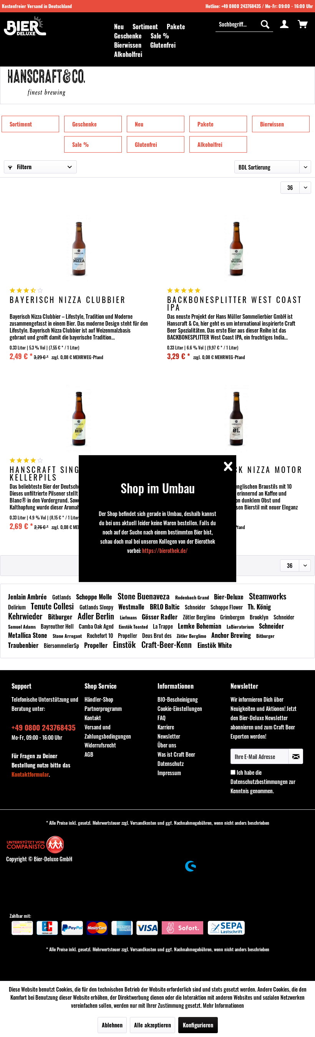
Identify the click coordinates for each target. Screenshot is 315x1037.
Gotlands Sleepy (97, 607)
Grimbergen (233, 617)
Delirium (17, 607)
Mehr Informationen (223, 1005)
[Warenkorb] (302, 24)
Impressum (169, 773)
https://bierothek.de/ (165, 550)
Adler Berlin (97, 616)
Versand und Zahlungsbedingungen (108, 731)
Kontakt (93, 718)
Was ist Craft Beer (176, 754)
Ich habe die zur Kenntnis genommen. (262, 781)
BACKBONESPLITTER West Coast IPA (234, 303)
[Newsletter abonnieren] (295, 756)
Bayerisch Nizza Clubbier (68, 300)
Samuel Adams (22, 626)
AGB (89, 754)
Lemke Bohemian (200, 626)
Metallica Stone (28, 635)
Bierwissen (272, 124)
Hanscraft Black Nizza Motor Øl (235, 473)
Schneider (196, 607)
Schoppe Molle (95, 596)
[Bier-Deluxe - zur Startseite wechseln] (25, 25)
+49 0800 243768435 (241, 6)
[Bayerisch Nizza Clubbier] (79, 249)
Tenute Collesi (53, 606)
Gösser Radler (160, 616)
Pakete (205, 124)
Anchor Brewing (231, 635)
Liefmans (129, 617)
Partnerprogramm (103, 708)
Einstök (125, 644)
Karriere (166, 727)
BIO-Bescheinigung (178, 699)
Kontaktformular (30, 774)
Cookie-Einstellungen (180, 708)
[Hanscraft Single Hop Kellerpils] (79, 419)
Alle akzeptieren (152, 1025)
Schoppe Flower (227, 607)
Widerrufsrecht (100, 745)
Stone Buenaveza (144, 596)
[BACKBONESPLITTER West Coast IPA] (236, 249)
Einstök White (214, 645)
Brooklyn (260, 617)
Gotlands (62, 597)
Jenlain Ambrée (28, 596)
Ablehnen (112, 1025)
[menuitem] (119, 26)
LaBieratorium (241, 626)
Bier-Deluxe (229, 596)
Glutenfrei (146, 144)
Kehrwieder (26, 616)
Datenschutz (171, 763)
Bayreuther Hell (58, 626)
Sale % (80, 144)
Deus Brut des (157, 635)
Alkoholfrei (209, 144)
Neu (139, 124)
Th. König (259, 606)
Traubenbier (24, 645)
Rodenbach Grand (192, 597)
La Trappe (163, 626)
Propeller (128, 635)
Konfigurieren (198, 1025)
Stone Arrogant (68, 636)
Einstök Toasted (134, 626)
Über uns (167, 745)
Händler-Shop (99, 699)
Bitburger (61, 616)
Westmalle (132, 606)
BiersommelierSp (62, 645)
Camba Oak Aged (97, 626)
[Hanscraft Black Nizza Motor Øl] (236, 419)
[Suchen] (265, 24)
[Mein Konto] (284, 24)
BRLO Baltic (165, 606)
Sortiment (21, 124)
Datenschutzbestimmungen (259, 781)
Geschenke (84, 124)
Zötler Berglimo (199, 617)
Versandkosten (143, 822)
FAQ (162, 718)
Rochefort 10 (100, 635)
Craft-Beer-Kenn (167, 644)
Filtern (23, 167)
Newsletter (169, 736)
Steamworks (267, 596)
